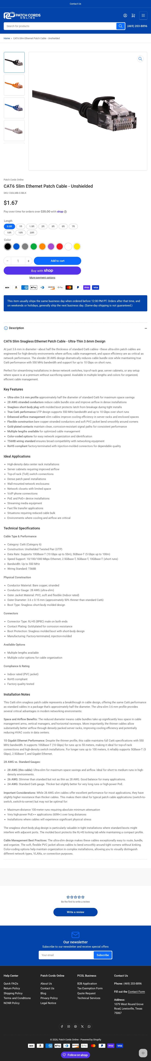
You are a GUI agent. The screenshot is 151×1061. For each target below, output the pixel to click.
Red (59, 246)
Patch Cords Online (14, 179)
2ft (42, 226)
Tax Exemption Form (90, 988)
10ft (9, 232)
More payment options (42, 277)
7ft (73, 226)
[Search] (121, 26)
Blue (16, 246)
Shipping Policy (13, 993)
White (68, 246)
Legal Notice (48, 1003)
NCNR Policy (12, 1003)
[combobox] (64, 26)
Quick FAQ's (11, 983)
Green (33, 246)
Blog (43, 993)
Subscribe (103, 955)
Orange (42, 246)
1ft (20, 226)
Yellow (76, 246)
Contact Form (136, 991)
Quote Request (86, 993)
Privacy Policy (49, 998)
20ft (32, 232)
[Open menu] (143, 15)
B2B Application (87, 983)
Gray (25, 246)
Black (7, 246)
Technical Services (88, 998)
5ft (63, 226)
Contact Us (75, 3)
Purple (51, 246)
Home (7, 38)
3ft (53, 226)
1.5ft (31, 226)
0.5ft (9, 226)
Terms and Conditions (17, 998)
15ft (20, 232)
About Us (46, 983)
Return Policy (12, 988)
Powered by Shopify (90, 1039)
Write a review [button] (75, 912)
